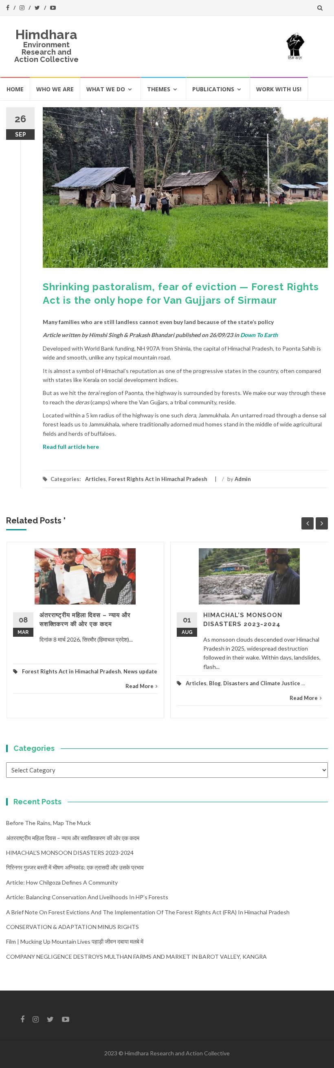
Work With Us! (278, 89)
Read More (139, 686)
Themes (158, 89)
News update (140, 671)
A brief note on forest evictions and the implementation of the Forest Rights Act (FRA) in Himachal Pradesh (148, 912)
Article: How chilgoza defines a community (62, 882)
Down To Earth (259, 334)
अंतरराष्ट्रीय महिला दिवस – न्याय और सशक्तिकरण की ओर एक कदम (72, 837)
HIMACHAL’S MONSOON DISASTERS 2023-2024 (70, 852)
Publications (213, 89)
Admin (243, 479)
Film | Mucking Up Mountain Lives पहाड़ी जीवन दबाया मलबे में (74, 941)
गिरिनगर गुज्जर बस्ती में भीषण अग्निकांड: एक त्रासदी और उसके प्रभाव (75, 867)
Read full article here (71, 446)
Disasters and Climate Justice (261, 683)
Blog (215, 683)
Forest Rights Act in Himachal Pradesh (157, 479)
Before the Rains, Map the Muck (48, 822)
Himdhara (46, 34)
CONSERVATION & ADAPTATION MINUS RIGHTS (72, 926)
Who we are (55, 89)
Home (15, 89)
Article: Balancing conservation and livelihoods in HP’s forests (87, 897)
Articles (95, 479)
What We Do (105, 89)
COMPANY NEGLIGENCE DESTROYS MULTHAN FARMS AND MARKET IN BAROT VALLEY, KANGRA (136, 956)
